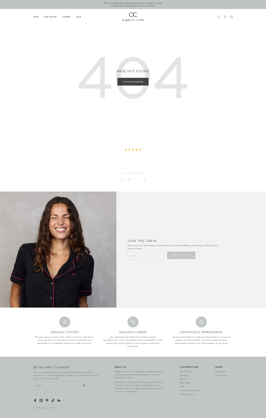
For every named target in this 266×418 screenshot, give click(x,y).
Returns (184, 379)
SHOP (36, 17)
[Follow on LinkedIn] (59, 400)
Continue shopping (133, 81)
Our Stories (221, 375)
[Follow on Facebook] (35, 400)
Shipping (184, 375)
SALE (78, 17)
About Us (220, 371)
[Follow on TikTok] (53, 400)
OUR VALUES (50, 17)
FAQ (182, 386)
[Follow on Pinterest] (47, 400)
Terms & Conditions (190, 390)
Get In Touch (186, 371)
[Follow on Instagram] (41, 400)
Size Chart (185, 383)
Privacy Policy (187, 394)
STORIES (66, 17)
